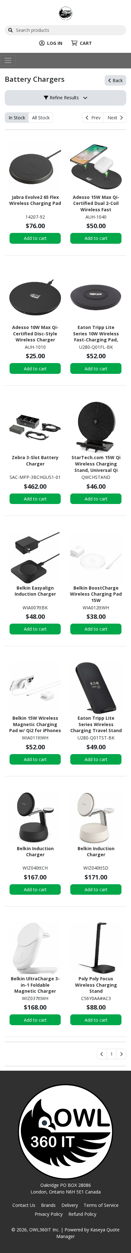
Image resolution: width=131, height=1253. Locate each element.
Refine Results (63, 97)
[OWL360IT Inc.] (66, 13)
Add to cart (35, 238)
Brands (48, 1205)
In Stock (17, 118)
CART (86, 43)
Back (117, 80)
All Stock (41, 118)
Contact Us (23, 1205)
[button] (111, 1054)
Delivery (69, 1205)
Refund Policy (82, 1214)
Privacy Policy (49, 1214)
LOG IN (54, 43)
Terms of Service (101, 1205)
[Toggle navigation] (8, 60)
